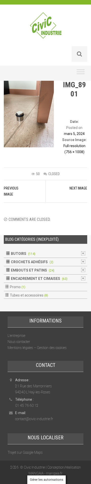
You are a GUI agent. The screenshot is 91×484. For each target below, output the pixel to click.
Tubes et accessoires (26, 295)
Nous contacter (19, 342)
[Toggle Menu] (81, 73)
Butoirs (18, 254)
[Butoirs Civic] (45, 29)
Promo (15, 287)
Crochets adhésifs (29, 262)
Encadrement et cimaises (35, 279)
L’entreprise (16, 336)
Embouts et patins (29, 270)
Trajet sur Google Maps (25, 452)
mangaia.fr (54, 473)
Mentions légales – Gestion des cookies (37, 348)
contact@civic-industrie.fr (34, 419)
